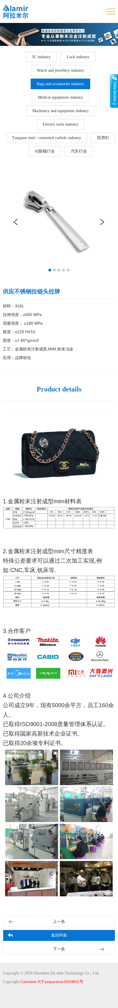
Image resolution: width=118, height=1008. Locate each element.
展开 (114, 91)
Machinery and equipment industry (60, 111)
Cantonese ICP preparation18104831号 (51, 982)
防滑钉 (103, 138)
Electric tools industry (60, 124)
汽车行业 (79, 151)
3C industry (41, 57)
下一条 (59, 949)
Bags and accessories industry (60, 84)
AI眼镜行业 (44, 151)
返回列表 (59, 935)
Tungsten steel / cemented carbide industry (46, 138)
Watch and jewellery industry (60, 70)
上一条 (59, 921)
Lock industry (78, 57)
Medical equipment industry (60, 97)
